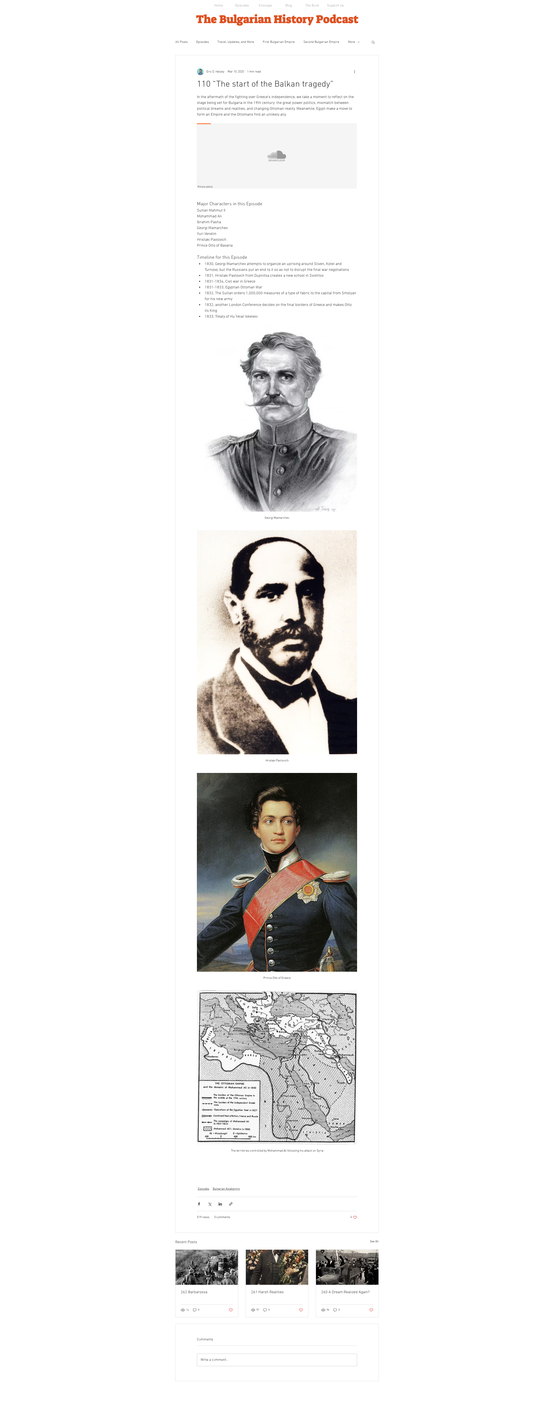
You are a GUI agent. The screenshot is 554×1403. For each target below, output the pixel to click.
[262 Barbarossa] (207, 1267)
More (351, 42)
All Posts (181, 42)
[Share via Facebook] (199, 1204)
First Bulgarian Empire (279, 42)
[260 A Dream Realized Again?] (347, 1267)
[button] (373, 42)
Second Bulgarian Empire (321, 42)
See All (374, 1241)
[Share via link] (231, 1204)
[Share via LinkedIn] (220, 1204)
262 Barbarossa (194, 1292)
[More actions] (354, 71)
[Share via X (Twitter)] (210, 1204)
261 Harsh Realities (267, 1292)
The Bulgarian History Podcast (277, 19)
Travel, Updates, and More (235, 42)
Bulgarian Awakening (226, 1189)
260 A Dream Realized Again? (345, 1292)
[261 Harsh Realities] (277, 1267)
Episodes (202, 42)
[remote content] (277, 156)
